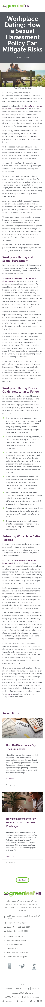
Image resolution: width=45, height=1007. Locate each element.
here (10, 694)
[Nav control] (41, 6)
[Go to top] (22, 984)
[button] (31, 1001)
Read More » (10, 778)
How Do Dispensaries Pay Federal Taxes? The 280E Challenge (21, 822)
